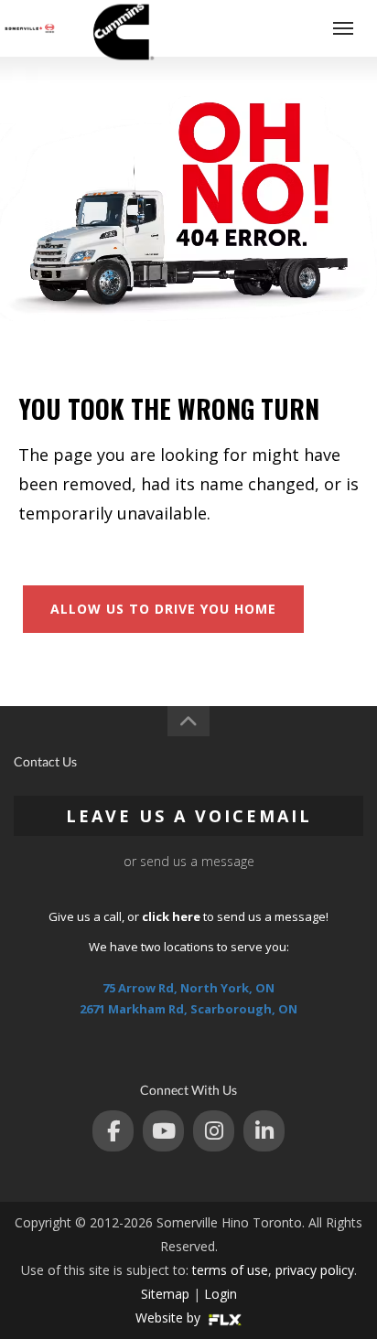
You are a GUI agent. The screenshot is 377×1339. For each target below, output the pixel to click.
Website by (169, 1317)
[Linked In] (264, 1131)
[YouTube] (163, 1131)
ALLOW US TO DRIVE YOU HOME (163, 608)
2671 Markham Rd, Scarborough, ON (188, 1009)
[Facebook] (113, 1131)
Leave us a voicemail (189, 816)
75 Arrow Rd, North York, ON (188, 988)
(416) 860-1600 (273, 28)
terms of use (230, 1270)
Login (220, 1293)
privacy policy (314, 1270)
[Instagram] (213, 1131)
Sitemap (165, 1293)
